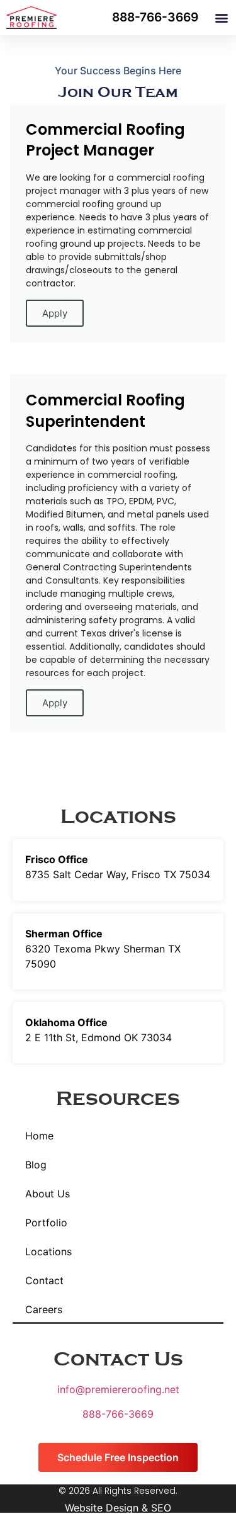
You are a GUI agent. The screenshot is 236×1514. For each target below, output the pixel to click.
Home (39, 1135)
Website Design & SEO (118, 1507)
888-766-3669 (118, 1414)
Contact (44, 1280)
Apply (54, 313)
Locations (48, 1251)
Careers (43, 1309)
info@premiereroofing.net (118, 1389)
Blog (36, 1164)
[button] (221, 18)
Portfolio (46, 1222)
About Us (47, 1193)
